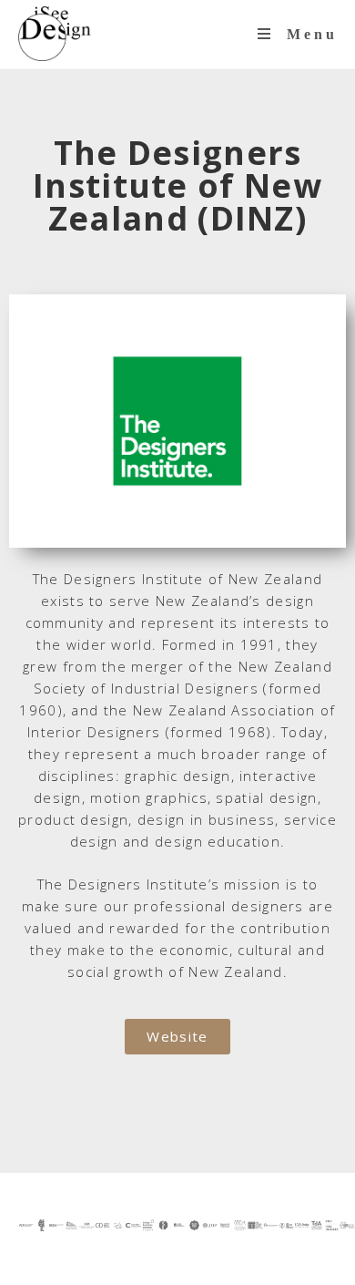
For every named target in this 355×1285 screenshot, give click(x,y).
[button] (177, 1036)
